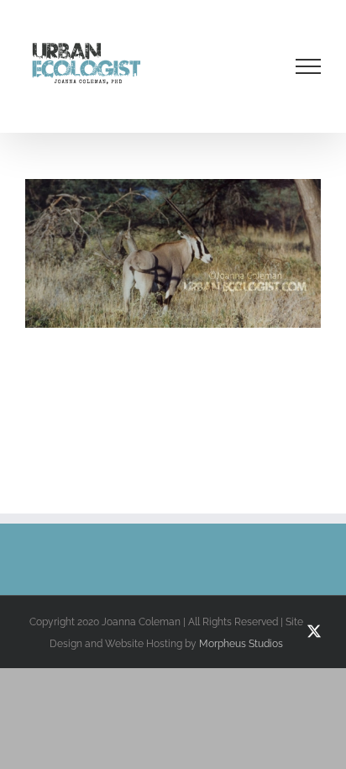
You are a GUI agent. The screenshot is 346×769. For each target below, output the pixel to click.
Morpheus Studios (241, 644)
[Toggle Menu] (308, 66)
